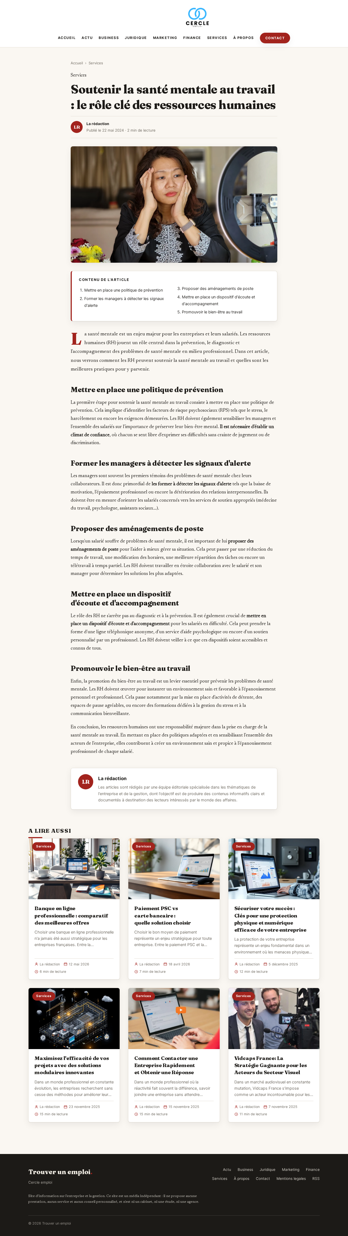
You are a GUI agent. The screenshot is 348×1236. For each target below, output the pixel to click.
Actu (87, 38)
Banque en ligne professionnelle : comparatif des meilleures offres (71, 915)
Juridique (136, 38)
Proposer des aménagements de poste (217, 288)
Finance (192, 38)
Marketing (165, 38)
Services (217, 38)
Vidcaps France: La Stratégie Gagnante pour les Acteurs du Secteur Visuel (270, 1065)
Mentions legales (291, 1178)
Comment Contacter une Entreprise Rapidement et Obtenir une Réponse (166, 1065)
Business (109, 38)
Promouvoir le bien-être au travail (212, 312)
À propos (243, 38)
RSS (316, 1178)
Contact (275, 38)
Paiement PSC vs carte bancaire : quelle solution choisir (162, 915)
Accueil (67, 38)
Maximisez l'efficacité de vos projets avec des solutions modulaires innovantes (72, 1065)
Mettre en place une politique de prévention (123, 290)
